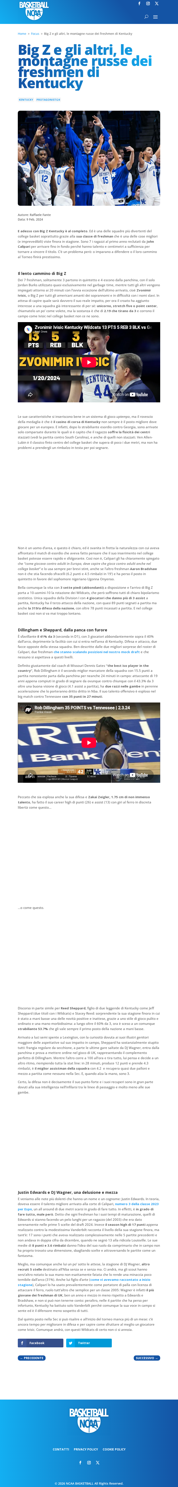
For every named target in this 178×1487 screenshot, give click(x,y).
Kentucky (26, 100)
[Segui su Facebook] (139, 3)
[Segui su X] (156, 3)
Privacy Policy (86, 1449)
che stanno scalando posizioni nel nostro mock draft (97, 652)
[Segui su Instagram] (148, 3)
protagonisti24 (48, 100)
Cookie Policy (114, 1449)
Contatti (61, 1449)
